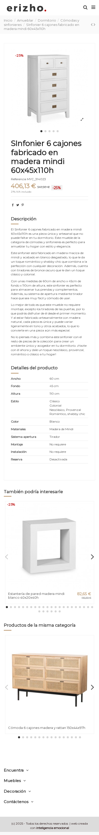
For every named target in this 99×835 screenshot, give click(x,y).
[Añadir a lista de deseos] (90, 508)
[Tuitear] (17, 205)
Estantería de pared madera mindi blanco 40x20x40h (36, 596)
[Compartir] (13, 205)
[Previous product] (92, 24)
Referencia (18, 179)
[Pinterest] (23, 205)
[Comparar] (90, 517)
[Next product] (94, 24)
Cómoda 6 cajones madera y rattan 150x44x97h (46, 728)
